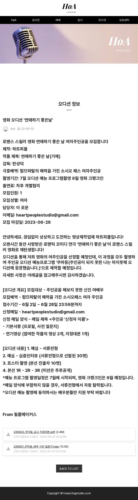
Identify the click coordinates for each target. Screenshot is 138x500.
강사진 (36, 20)
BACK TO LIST (69, 468)
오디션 (102, 20)
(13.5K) (41, 446)
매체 (58, 20)
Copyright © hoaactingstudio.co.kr (69, 493)
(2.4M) (39, 432)
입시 (80, 20)
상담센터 (124, 20)
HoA (13, 20)
